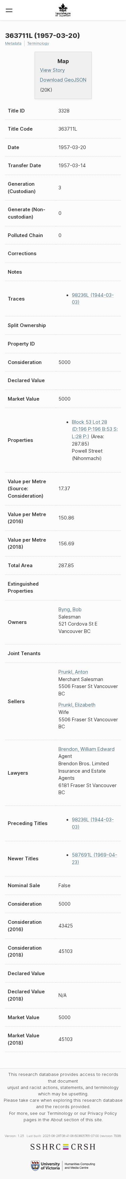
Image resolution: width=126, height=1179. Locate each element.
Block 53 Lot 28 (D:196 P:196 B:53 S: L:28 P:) (95, 429)
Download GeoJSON (63, 80)
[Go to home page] (63, 10)
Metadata (13, 43)
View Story (52, 70)
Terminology (38, 43)
